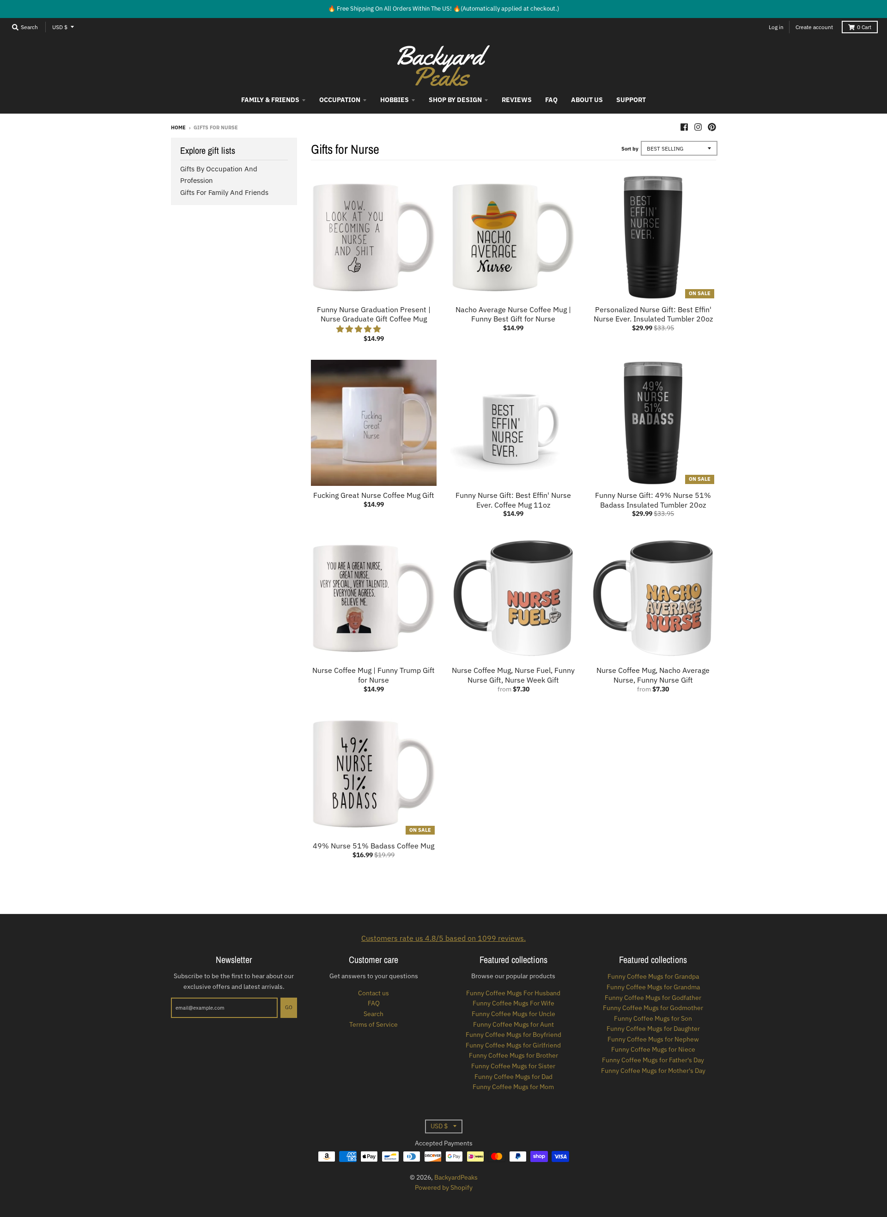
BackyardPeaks (456, 1177)
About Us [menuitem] (587, 100)
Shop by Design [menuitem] (455, 100)
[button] (359, 328)
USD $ (59, 27)
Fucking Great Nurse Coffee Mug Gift (373, 495)
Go (288, 1007)
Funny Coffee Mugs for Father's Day (653, 1060)
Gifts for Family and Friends (224, 192)
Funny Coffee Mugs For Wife (513, 1003)
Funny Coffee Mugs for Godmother (653, 1008)
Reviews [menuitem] (517, 100)
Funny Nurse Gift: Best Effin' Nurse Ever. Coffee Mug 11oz (513, 499)
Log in (776, 27)
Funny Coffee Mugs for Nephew (653, 1039)
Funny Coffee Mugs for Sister (513, 1066)
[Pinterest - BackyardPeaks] (712, 127)
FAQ (374, 1003)
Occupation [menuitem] (339, 100)
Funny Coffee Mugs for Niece (653, 1049)
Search (373, 1014)
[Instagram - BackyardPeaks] (698, 127)
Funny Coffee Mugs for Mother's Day (653, 1070)
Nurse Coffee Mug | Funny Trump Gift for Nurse (373, 675)
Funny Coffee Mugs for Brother (513, 1055)
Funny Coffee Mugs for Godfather (653, 997)
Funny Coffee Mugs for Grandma (653, 987)
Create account (814, 27)
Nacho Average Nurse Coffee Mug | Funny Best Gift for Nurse (513, 314)
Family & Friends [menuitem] (270, 100)
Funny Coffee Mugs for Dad (513, 1076)
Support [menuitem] (631, 100)
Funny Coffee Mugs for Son (653, 1018)
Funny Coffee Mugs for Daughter (653, 1028)
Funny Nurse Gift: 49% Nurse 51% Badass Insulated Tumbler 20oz (653, 499)
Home (178, 127)
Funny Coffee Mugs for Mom (513, 1087)
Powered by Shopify (444, 1187)
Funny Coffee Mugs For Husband (513, 993)
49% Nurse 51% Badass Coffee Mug (373, 845)
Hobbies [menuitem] (394, 100)
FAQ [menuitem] (551, 100)
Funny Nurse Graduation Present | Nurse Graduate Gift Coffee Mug (374, 314)
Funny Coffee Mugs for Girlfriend (513, 1045)
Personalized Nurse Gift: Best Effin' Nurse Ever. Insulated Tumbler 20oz (653, 314)
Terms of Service (373, 1024)
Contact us (373, 993)
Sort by (629, 148)
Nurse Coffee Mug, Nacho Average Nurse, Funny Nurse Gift (653, 675)
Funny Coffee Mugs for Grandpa (653, 976)
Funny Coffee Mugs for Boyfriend (513, 1034)
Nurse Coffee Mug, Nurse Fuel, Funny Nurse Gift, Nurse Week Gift (513, 675)
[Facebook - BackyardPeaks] (684, 127)
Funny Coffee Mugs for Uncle (513, 1014)
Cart (864, 27)
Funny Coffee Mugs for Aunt (513, 1024)
